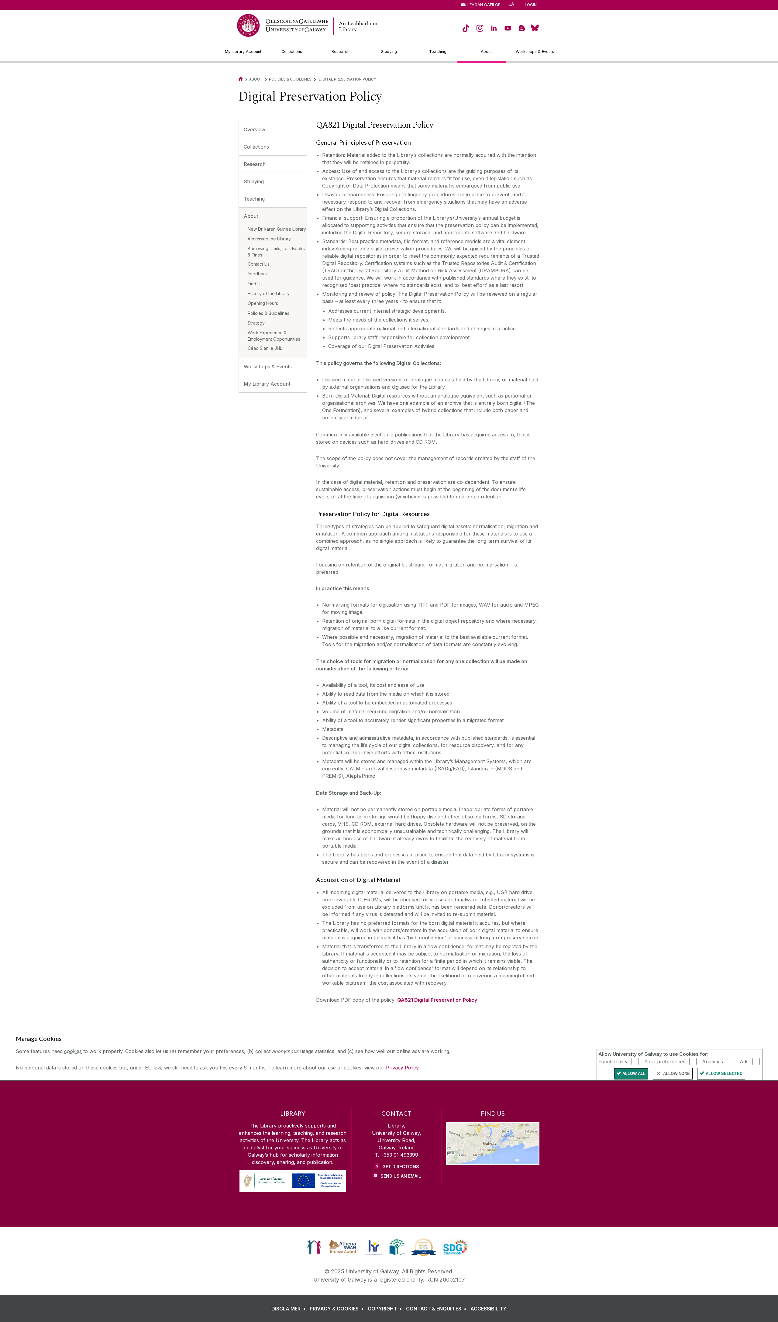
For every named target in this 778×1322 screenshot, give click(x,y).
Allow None (676, 1073)
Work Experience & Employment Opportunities (274, 336)
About (256, 79)
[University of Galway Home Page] (282, 25)
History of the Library (269, 293)
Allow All (633, 1073)
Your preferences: (665, 1061)
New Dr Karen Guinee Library (277, 229)
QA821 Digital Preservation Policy (437, 1000)
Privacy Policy (402, 1068)
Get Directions (400, 1166)
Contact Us (259, 264)
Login (531, 4)
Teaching (254, 199)
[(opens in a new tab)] (465, 28)
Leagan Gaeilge (483, 4)
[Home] (241, 79)
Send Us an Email (400, 1176)
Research (255, 164)
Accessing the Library (269, 238)
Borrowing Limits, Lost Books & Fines (276, 251)
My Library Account (267, 384)
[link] (314, 1247)
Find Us (255, 283)
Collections (256, 147)
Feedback (258, 273)
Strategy (256, 322)
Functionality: (613, 1061)
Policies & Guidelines (290, 79)
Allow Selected (724, 1073)
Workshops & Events (268, 366)
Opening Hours (263, 303)
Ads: (745, 1061)
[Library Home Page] (377, 26)
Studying (254, 181)
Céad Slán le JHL (265, 348)
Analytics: (713, 1061)
